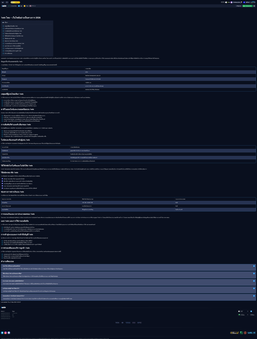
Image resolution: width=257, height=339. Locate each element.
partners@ (3, 318)
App (21, 5)
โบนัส (27, 5)
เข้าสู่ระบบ (239, 5)
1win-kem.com (7, 316)
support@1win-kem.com (5, 313)
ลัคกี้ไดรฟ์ (247, 2)
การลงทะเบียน (13, 5)
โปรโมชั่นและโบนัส (236, 2)
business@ (3, 316)
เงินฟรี (16, 2)
